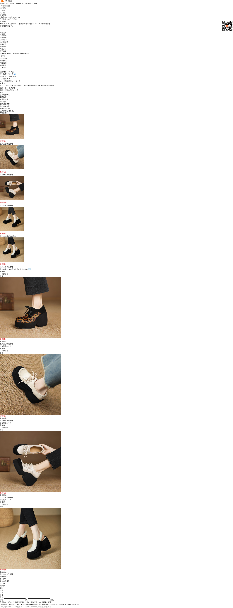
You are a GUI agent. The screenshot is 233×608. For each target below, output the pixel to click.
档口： (2, 90)
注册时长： (4, 72)
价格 (1, 595)
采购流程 (34, 602)
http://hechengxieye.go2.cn (10, 17)
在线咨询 (35, 604)
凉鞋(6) (2, 583)
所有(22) (3, 579)
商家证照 (3, 47)
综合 (1, 590)
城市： (2, 88)
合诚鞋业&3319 (5, 500)
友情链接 (49, 602)
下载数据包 (4, 274)
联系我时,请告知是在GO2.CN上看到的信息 (33, 24)
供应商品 (3, 35)
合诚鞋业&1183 (5, 576)
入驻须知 (26, 602)
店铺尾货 (3, 40)
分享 (1, 276)
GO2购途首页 (5, 6)
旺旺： (2, 92)
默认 (1, 588)
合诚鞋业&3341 (5, 346)
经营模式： (4, 61)
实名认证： (4, 74)
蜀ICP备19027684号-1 (47, 604)
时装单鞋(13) (4, 581)
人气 (1, 593)
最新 (1, 597)
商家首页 (3, 33)
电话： (2, 86)
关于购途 (3, 602)
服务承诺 (3, 51)
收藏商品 (3, 341)
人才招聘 (41, 602)
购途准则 (11, 602)
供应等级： (4, 68)
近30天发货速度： (6, 81)
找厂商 (2, 13)
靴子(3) (2, 586)
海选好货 (3, 8)
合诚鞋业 (3, 15)
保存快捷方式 (5, 19)
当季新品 (3, 37)
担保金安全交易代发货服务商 (17, 269)
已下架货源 (4, 42)
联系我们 (18, 602)
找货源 (2, 10)
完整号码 (30, 24)
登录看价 (3, 141)
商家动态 (3, 44)
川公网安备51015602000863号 (67, 604)
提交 (52, 600)
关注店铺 (13, 19)
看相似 (2, 272)
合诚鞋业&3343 (5, 423)
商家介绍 (3, 49)
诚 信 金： (4, 76)
